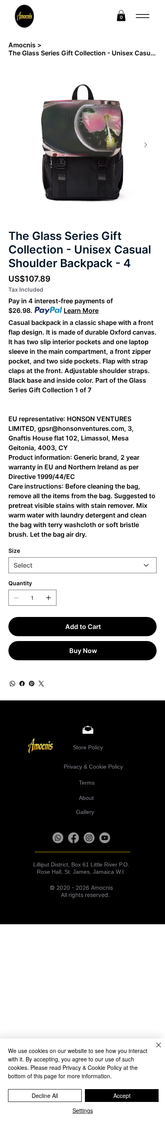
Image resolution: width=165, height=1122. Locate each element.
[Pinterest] (32, 684)
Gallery (85, 812)
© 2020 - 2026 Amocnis (79, 888)
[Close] (153, 1049)
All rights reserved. (80, 895)
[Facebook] (22, 684)
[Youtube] (104, 837)
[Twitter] (41, 684)
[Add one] (48, 598)
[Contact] (83, 729)
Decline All (45, 1096)
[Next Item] (145, 145)
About (86, 798)
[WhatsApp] (12, 684)
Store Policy (88, 747)
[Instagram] (89, 837)
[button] (121, 15)
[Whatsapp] (57, 837)
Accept (122, 1096)
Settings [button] (82, 1110)
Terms (87, 782)
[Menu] (143, 16)
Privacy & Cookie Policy (93, 766)
